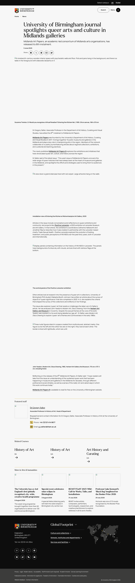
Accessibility (37, 572)
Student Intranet (65, 572)
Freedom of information (50, 576)
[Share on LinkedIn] (41, 53)
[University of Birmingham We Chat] (28, 557)
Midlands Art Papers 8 (57, 151)
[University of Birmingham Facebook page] (34, 550)
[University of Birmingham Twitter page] (28, 550)
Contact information (32, 580)
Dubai (118, 3)
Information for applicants (34, 576)
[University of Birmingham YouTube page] (34, 557)
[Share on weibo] (51, 53)
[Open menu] (118, 10)
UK (112, 3)
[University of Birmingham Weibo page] (22, 557)
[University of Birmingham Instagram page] (17, 550)
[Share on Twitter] (36, 53)
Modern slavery (28, 572)
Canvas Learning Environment (79, 572)
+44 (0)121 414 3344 (25, 542)
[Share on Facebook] (31, 53)
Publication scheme (20, 576)
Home (17, 16)
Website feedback (20, 580)
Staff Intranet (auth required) (50, 572)
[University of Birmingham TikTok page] (17, 557)
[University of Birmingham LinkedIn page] (22, 550)
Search (103, 10)
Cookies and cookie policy (79, 576)
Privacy (17, 572)
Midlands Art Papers (41, 137)
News (24, 16)
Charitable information (64, 576)
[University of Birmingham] (24, 10)
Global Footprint (62, 524)
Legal (21, 572)
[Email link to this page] (46, 53)
